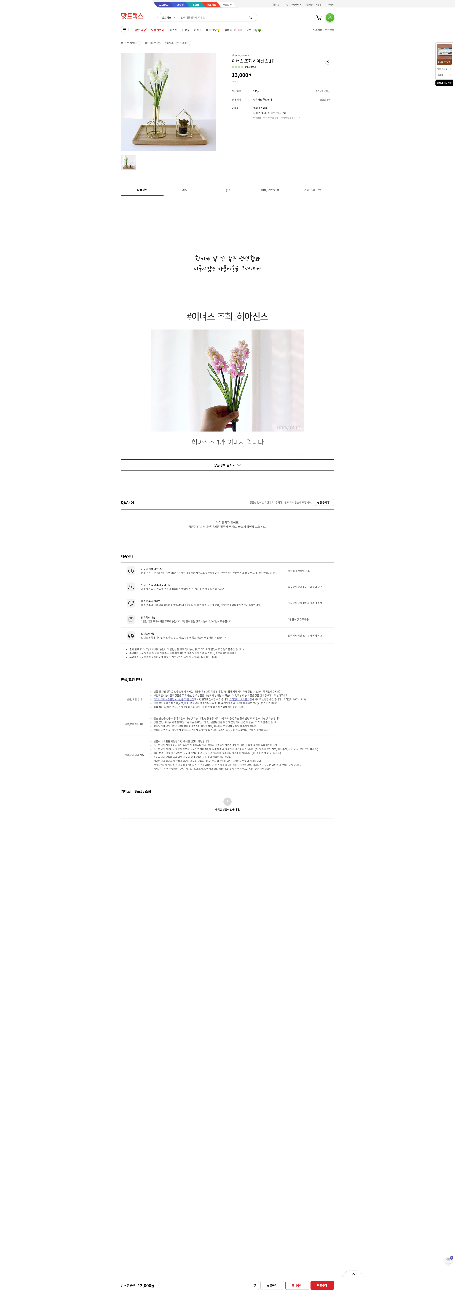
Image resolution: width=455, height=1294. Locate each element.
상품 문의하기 (324, 502)
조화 (184, 43)
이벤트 (198, 30)
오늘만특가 (157, 30)
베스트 (174, 30)
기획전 (440, 75)
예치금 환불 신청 (444, 82)
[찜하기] (254, 1285)
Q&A (228, 190)
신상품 (186, 30)
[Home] (122, 42)
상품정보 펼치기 (224, 465)
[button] (328, 61)
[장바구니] (319, 17)
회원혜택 (295, 4)
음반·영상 (140, 30)
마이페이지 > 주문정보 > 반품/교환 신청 (174, 699)
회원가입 (276, 4)
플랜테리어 (150, 43)
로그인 (285, 4)
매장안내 (319, 4)
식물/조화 (169, 43)
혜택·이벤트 (442, 69)
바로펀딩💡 (213, 30)
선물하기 (272, 1285)
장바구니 (297, 1285)
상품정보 (142, 190)
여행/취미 (132, 43)
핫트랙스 (166, 17)
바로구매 (322, 1285)
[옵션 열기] (353, 1274)
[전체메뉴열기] (125, 29)
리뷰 (185, 190)
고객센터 (330, 4)
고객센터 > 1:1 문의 (239, 699)
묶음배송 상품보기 (289, 117)
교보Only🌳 (253, 30)
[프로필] (330, 17)
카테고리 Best (312, 190)
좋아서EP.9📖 (233, 30)
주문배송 (309, 4)
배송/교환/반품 (270, 190)
